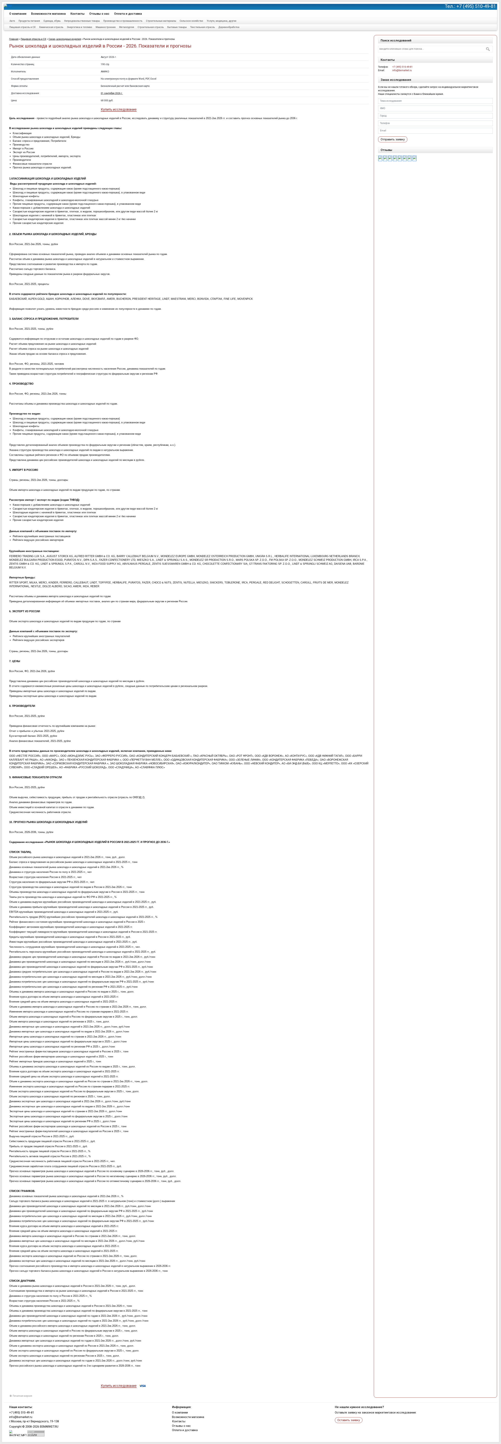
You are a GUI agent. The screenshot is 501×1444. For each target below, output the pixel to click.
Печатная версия (22, 1396)
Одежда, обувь (52, 21)
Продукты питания (29, 21)
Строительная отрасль (151, 27)
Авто (12, 21)
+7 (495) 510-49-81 (476, 6)
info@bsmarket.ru (402, 70)
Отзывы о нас (99, 13)
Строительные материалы (161, 21)
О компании (17, 13)
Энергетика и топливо (79, 27)
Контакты (77, 13)
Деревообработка (228, 27)
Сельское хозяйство (191, 21)
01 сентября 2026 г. (112, 93)
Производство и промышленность (122, 21)
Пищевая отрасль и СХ (22, 27)
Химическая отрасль (51, 27)
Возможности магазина (48, 13)
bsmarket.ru (49, 1426)
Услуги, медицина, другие (221, 21)
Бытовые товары (177, 27)
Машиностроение (106, 27)
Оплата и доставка (128, 13)
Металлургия (126, 27)
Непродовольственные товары (82, 21)
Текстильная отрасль (202, 27)
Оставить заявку (348, 1420)
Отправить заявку (393, 139)
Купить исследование (119, 109)
